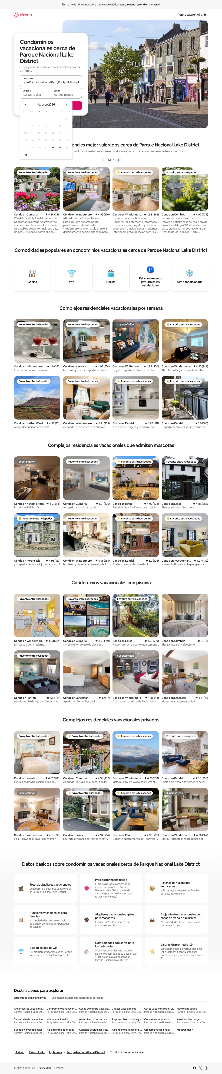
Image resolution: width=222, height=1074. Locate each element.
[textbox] (35, 95)
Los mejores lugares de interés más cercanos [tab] (77, 997)
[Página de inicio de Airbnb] (23, 14)
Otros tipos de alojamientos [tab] (30, 997)
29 (59, 147)
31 (25, 154)
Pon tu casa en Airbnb (192, 15)
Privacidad (45, 1068)
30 (66, 147)
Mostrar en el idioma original (143, 4)
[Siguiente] (118, 160)
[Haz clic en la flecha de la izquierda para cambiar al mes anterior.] (26, 105)
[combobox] (51, 82)
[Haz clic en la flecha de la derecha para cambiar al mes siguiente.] (66, 105)
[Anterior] (103, 160)
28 (53, 147)
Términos (59, 1068)
